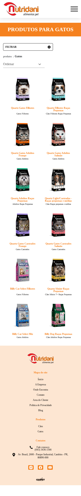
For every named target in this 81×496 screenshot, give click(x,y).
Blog (40, 421)
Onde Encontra (40, 400)
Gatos (40, 442)
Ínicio (40, 390)
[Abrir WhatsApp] (70, 485)
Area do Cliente (41, 411)
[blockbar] (74, 9)
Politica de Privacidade (40, 416)
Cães (40, 437)
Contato (40, 405)
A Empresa (40, 395)
